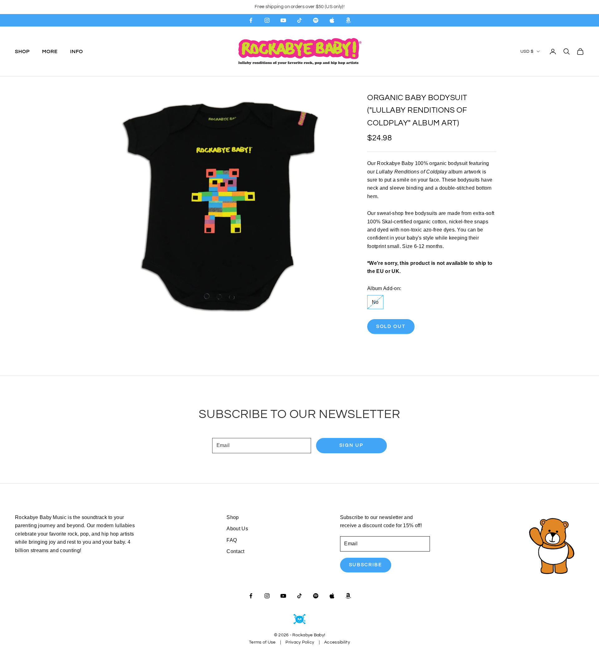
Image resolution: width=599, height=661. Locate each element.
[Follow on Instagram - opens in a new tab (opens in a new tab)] (267, 20)
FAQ (231, 540)
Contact (235, 551)
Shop (22, 51)
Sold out (391, 326)
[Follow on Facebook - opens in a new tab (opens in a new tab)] (251, 20)
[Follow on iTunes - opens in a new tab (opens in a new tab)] (332, 20)
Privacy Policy (299, 642)
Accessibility (337, 642)
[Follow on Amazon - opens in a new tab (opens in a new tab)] (348, 20)
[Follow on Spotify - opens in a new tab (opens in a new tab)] (316, 20)
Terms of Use (262, 642)
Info (76, 51)
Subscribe (365, 564)
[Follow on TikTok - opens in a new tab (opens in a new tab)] (299, 20)
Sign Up (351, 445)
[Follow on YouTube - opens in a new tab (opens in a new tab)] (283, 20)
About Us (237, 528)
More (50, 51)
